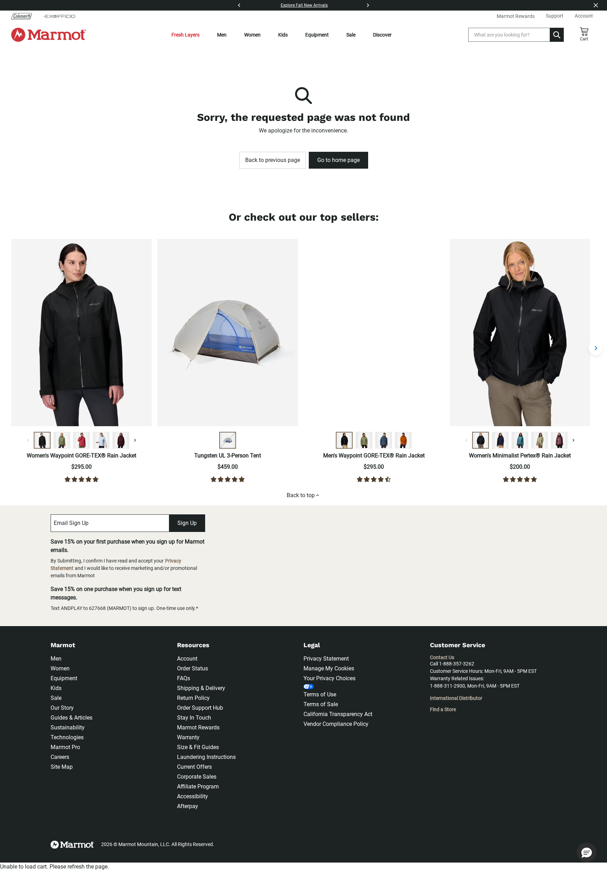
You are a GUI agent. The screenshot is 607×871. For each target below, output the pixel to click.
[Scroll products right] (596, 348)
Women (252, 35)
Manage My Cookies (329, 668)
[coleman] (24, 16)
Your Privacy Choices (329, 678)
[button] (586, 852)
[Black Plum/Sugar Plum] (559, 440)
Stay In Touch (194, 717)
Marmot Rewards (198, 727)
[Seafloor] (519, 440)
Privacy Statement (326, 658)
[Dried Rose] (81, 440)
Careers (60, 757)
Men (222, 35)
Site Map (62, 766)
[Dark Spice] (403, 440)
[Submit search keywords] (557, 35)
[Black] (42, 440)
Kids (283, 35)
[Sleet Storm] (101, 440)
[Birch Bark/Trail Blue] (227, 440)
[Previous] (239, 5)
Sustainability (68, 727)
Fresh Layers (185, 35)
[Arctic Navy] (500, 440)
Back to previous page (272, 160)
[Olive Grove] (61, 440)
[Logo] (48, 35)
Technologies (67, 737)
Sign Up (187, 523)
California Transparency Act (338, 714)
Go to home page (338, 160)
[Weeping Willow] (539, 440)
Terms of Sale (321, 704)
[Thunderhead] (383, 440)
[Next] (367, 5)
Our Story (62, 707)
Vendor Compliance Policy (336, 724)
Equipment (317, 35)
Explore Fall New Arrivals (304, 5)
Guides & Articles (71, 717)
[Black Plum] (120, 440)
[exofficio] (59, 16)
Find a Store (443, 709)
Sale (350, 35)
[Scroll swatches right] (135, 440)
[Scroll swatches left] (28, 440)
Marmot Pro (65, 747)
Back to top (301, 495)
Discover (382, 35)
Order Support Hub (200, 707)
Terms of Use (320, 694)
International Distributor (456, 698)
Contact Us (442, 657)
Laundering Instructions (206, 757)
